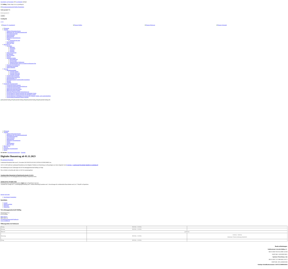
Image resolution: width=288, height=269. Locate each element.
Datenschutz (6, 207)
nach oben (7, 194)
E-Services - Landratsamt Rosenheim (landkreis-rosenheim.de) (82, 165)
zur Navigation (10, 1)
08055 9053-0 (4, 216)
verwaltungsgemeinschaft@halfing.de (9, 219)
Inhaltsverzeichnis (8, 204)
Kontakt (5, 203)
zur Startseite (19, 1)
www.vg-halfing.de (5, 220)
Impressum (6, 205)
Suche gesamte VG (5, 10)
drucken (2, 194)
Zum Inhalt (3, 1)
